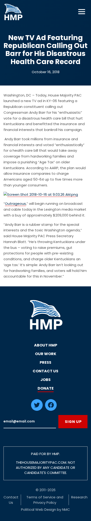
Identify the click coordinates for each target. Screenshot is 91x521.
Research (79, 497)
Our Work (45, 353)
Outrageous (15, 203)
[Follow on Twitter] (37, 409)
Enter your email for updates (30, 421)
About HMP (45, 345)
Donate (46, 388)
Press (45, 362)
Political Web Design (38, 509)
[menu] (82, 11)
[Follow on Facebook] (51, 409)
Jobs (45, 379)
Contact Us (45, 371)
